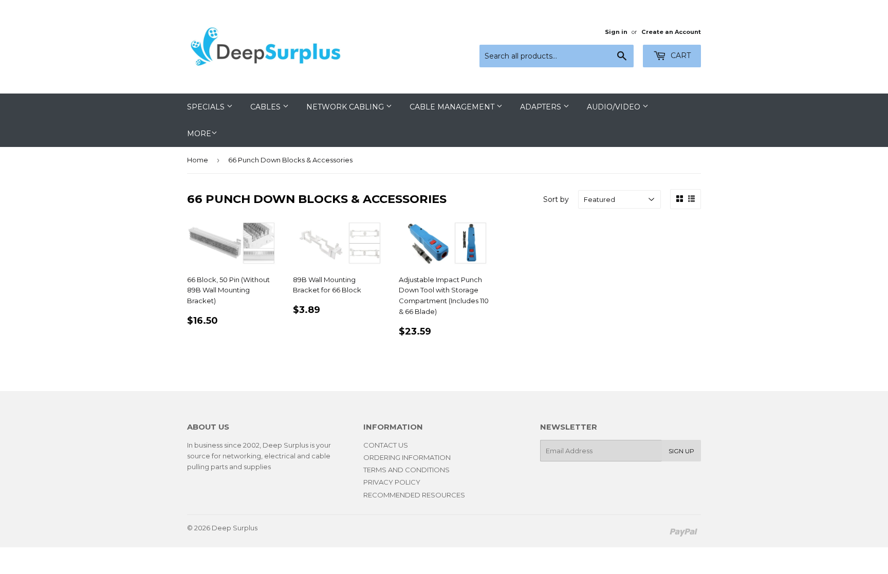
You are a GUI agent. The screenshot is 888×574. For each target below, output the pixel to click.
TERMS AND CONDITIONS (406, 470)
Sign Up (681, 451)
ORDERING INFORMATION (407, 457)
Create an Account (671, 31)
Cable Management (453, 107)
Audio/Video (614, 107)
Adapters (541, 107)
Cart (680, 55)
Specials (207, 107)
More (199, 133)
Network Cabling (346, 107)
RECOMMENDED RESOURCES (414, 495)
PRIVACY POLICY (391, 482)
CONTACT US (385, 445)
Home (197, 160)
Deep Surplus (234, 528)
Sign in (616, 31)
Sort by (556, 199)
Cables (266, 107)
